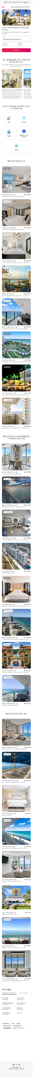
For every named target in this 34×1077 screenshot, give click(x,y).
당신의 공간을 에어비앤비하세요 (20, 7)
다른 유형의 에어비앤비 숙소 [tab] (9, 993)
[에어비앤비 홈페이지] (3, 7)
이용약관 (22, 1069)
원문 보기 (26, 2)
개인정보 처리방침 (13, 1069)
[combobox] (16, 39)
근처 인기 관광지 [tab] (23, 993)
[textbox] (9, 45)
